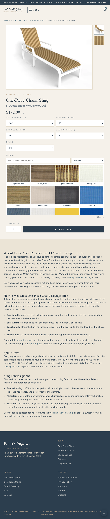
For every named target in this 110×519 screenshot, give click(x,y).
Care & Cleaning (11, 486)
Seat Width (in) (65, 117)
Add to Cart (63, 229)
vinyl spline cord (12, 366)
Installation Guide (12, 482)
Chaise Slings (37, 20)
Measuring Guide (12, 477)
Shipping (62, 495)
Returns (61, 490)
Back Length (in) (16, 130)
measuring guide (24, 340)
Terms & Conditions (67, 477)
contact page (35, 343)
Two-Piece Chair (66, 450)
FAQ (6, 490)
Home (7, 20)
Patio (13, 10)
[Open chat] (104, 513)
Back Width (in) (65, 130)
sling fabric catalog (63, 412)
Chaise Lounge (65, 455)
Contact (8, 495)
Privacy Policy (65, 482)
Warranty (62, 486)
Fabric (10, 155)
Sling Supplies (64, 463)
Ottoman (62, 459)
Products (19, 20)
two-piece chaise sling (79, 277)
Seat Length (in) (16, 117)
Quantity (13, 224)
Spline (10, 142)
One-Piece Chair (66, 446)
